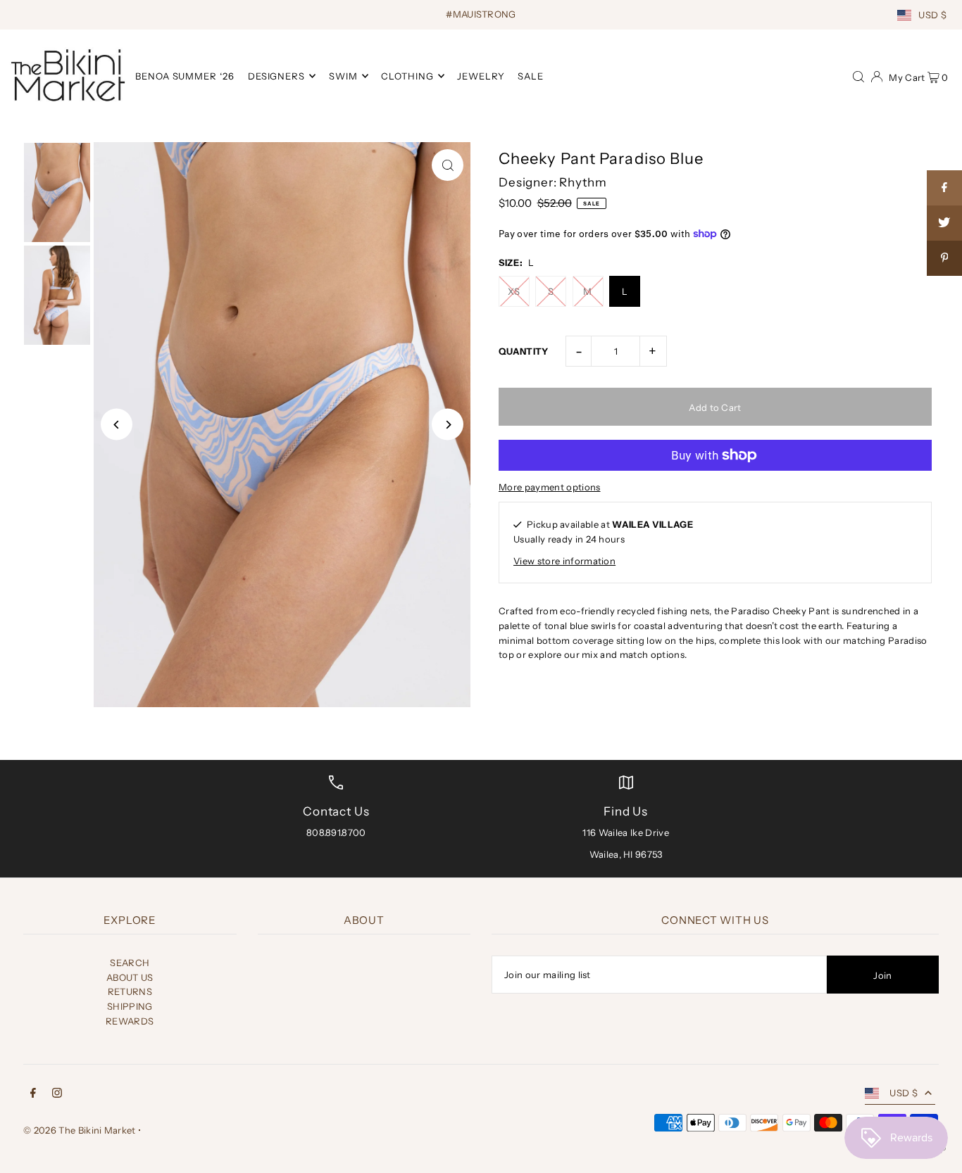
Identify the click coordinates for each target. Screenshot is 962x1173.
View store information (564, 560)
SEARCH (129, 962)
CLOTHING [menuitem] (407, 76)
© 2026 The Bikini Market (79, 1130)
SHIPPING (130, 1006)
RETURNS (130, 991)
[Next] (447, 424)
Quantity (524, 351)
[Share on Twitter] (944, 223)
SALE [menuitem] (531, 76)
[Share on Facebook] (944, 187)
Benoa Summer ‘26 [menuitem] (185, 76)
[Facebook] (33, 1094)
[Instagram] (57, 1094)
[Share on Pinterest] (944, 258)
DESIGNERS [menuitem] (277, 76)
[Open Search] (858, 75)
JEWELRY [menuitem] (481, 76)
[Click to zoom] (447, 165)
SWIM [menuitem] (343, 76)
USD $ (932, 14)
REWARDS (130, 1021)
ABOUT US (130, 977)
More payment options (550, 487)
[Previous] (116, 424)
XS (514, 291)
